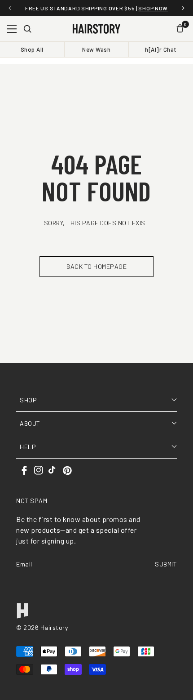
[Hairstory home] (96, 28)
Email (24, 564)
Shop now (153, 8)
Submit (166, 564)
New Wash (96, 49)
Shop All (32, 49)
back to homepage (96, 266)
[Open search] (27, 28)
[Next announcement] (183, 8)
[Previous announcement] (10, 8)
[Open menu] (12, 29)
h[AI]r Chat (161, 49)
